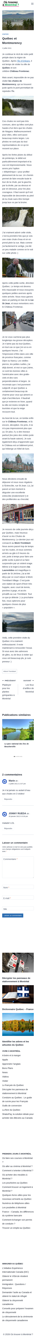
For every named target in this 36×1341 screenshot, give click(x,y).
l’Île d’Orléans (23, 61)
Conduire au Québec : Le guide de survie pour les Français (17, 1099)
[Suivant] (30, 737)
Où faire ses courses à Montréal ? (17, 1160)
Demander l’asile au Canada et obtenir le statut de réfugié (17, 1294)
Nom (6, 887)
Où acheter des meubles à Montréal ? (14, 1177)
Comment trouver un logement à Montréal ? (17, 1189)
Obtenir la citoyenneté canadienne (12, 1302)
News (5, 1072)
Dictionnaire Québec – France (18, 1009)
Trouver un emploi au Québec (16, 1228)
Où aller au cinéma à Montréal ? (17, 1166)
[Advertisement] (18, 937)
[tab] (14, 756)
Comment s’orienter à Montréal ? (17, 1170)
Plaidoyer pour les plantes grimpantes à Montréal (9, 690)
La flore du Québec (11, 1110)
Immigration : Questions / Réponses (14, 1286)
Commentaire (10, 859)
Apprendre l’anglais (11, 1064)
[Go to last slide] (5, 737)
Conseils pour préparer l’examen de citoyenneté (17, 1310)
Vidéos (5, 1076)
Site (5, 909)
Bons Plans (7, 1068)
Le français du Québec (13, 1085)
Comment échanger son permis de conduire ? (17, 1222)
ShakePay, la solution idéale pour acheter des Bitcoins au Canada (18, 1116)
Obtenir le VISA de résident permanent (15, 1278)
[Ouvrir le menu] (32, 4)
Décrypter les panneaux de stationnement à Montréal (15, 1091)
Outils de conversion (12, 1105)
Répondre (8, 799)
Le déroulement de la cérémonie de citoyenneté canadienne (17, 1318)
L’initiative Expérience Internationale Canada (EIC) (15, 1270)
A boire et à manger (11, 1055)
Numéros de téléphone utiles (15, 1203)
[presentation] (18, 729)
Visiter (5, 34)
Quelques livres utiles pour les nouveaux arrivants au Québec (17, 1197)
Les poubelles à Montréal (14, 1207)
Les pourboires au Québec (15, 1183)
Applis (5, 1059)
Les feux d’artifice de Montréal (28, 686)
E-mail (7, 898)
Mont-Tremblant (9, 671)
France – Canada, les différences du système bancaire (18, 1214)
